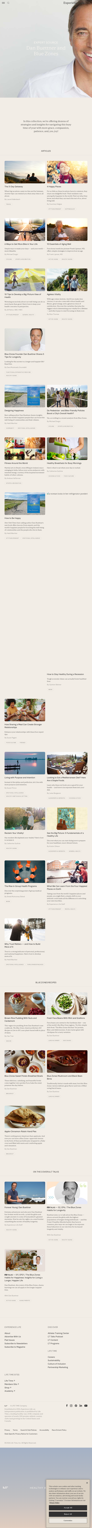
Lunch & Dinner (54, 1040)
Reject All (68, 1514)
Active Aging (53, 259)
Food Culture (69, 476)
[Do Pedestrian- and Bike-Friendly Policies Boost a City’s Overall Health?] (67, 404)
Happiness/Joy (70, 209)
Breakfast (10, 1093)
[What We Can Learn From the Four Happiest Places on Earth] (67, 882)
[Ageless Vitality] (67, 291)
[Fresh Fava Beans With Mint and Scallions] (67, 1014)
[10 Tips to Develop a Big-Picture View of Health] (25, 289)
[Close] (87, 1482)
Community (10, 428)
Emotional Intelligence (26, 428)
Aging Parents (24, 1300)
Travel (8, 204)
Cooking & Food (54, 476)
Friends (22, 742)
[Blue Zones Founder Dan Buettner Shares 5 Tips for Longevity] (25, 348)
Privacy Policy (54, 1503)
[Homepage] (76, 2)
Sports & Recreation (22, 259)
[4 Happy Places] (67, 183)
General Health (28, 314)
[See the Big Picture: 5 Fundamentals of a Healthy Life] (67, 827)
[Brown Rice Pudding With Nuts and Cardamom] (25, 1014)
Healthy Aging (67, 259)
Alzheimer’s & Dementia (57, 798)
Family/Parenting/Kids (35, 964)
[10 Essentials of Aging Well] (67, 237)
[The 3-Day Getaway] (25, 180)
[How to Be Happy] (25, 513)
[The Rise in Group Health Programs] (25, 879)
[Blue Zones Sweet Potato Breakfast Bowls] (25, 1070)
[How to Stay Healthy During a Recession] (67, 589)
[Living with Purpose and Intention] (25, 770)
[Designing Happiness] (25, 404)
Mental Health (70, 909)
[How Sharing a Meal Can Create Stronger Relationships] (25, 719)
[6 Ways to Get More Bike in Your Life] (25, 237)
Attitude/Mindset (55, 209)
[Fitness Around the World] (25, 458)
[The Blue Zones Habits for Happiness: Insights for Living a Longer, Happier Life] (25, 1273)
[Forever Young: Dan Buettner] (25, 1204)
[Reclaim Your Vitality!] (25, 826)
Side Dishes (67, 1040)
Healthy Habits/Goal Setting (16, 796)
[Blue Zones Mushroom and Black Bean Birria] (67, 1071)
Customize (68, 1520)
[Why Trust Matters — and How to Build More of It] (25, 939)
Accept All (68, 1508)
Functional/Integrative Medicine (18, 372)
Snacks (8, 1041)
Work (50, 689)
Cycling (9, 259)
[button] (3, 2)
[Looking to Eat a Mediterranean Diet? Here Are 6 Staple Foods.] (67, 773)
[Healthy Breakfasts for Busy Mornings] (67, 454)
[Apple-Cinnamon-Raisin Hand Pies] (25, 1128)
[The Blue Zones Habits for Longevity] (67, 1209)
